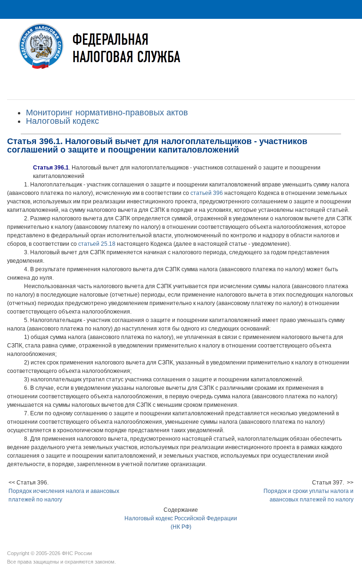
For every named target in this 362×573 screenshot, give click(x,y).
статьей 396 (206, 193)
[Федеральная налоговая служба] (181, 53)
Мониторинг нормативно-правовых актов (107, 112)
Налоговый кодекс (62, 121)
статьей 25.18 (96, 244)
